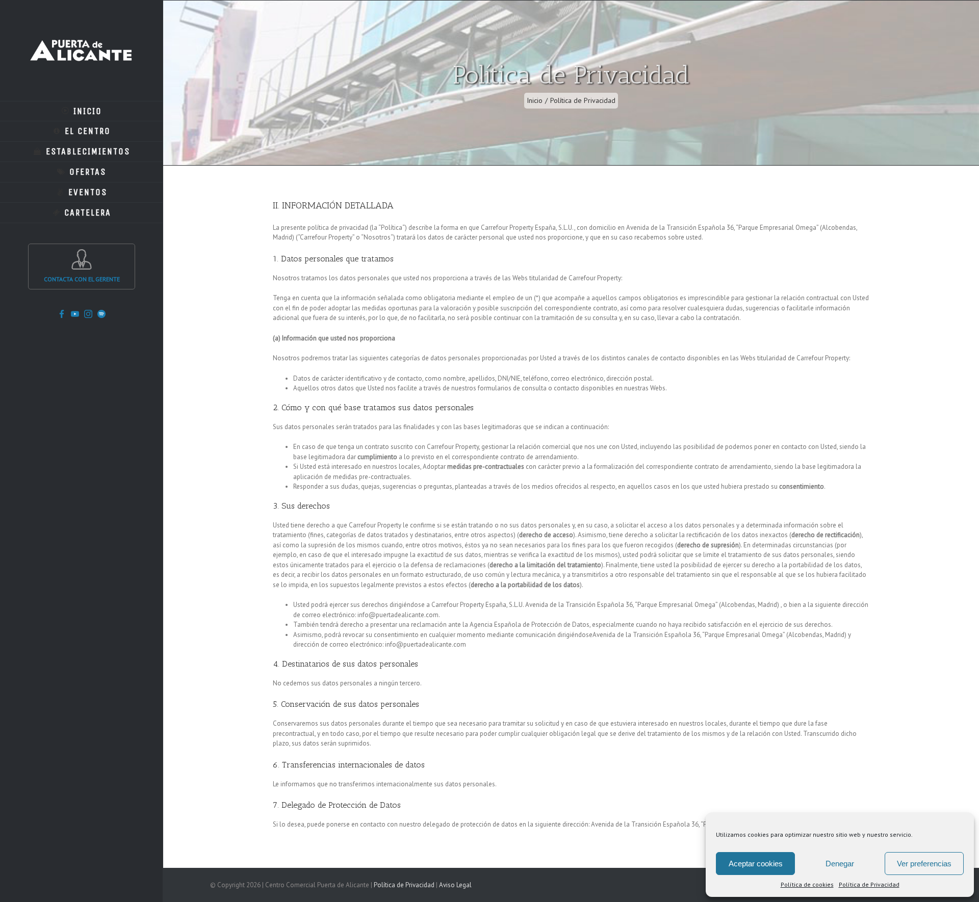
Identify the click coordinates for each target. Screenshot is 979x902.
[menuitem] (81, 111)
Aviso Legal (455, 885)
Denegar (840, 863)
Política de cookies (807, 884)
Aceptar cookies (756, 863)
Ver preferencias (924, 863)
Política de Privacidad (869, 884)
